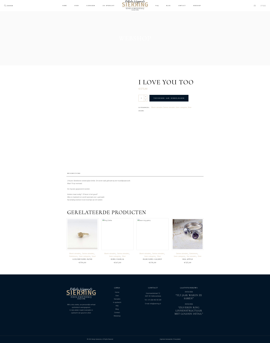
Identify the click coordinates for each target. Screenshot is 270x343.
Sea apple (187, 259)
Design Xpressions (97, 339)
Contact (117, 312)
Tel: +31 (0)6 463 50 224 (153, 300)
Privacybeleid (177, 339)
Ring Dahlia (117, 259)
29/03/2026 (189, 292)
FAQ (117, 306)
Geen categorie (181, 107)
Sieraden (117, 299)
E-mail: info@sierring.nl (153, 304)
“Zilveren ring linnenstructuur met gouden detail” (189, 310)
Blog (117, 309)
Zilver (189, 107)
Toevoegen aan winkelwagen (168, 98)
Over (117, 296)
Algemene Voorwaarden (166, 339)
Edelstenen (73, 256)
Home (117, 292)
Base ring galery (152, 259)
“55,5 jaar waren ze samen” (189, 297)
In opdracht (117, 302)
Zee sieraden (191, 256)
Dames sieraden (169, 107)
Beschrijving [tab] (73, 173)
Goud (94, 256)
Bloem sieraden (157, 107)
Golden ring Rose (82, 259)
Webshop (117, 316)
